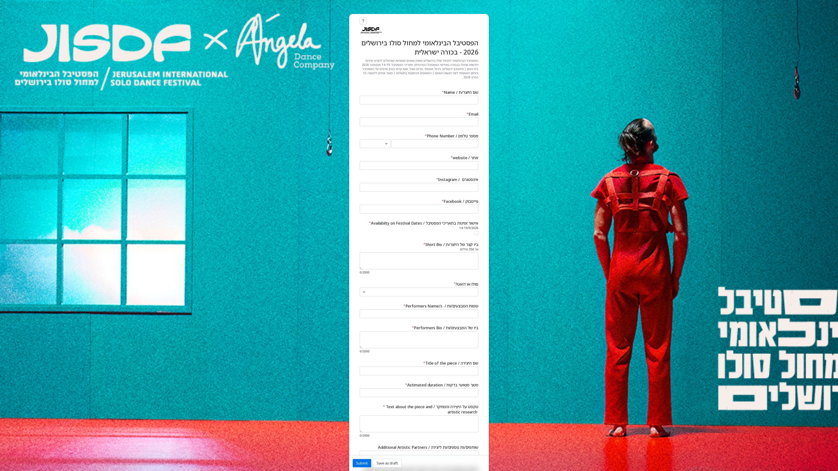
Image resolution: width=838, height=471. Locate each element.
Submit (362, 463)
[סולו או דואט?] (364, 291)
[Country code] (386, 143)
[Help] (363, 20)
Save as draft (387, 463)
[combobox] (370, 143)
